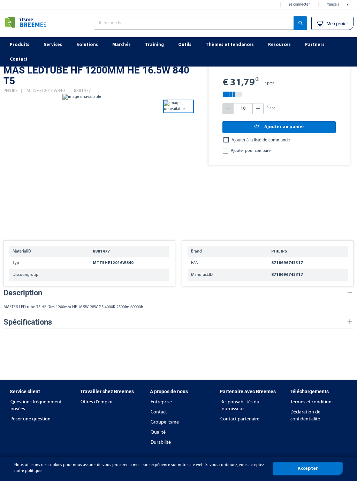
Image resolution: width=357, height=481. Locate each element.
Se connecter (299, 5)
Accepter (308, 468)
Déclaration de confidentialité (305, 416)
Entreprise (161, 402)
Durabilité (161, 442)
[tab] (178, 292)
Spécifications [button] (27, 322)
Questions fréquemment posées (36, 405)
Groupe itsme (165, 422)
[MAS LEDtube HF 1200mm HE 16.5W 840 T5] (81, 163)
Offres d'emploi (96, 402)
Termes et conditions (312, 402)
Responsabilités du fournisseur (239, 405)
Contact (159, 412)
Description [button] (22, 292)
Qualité (158, 432)
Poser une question (30, 419)
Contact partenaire (239, 419)
